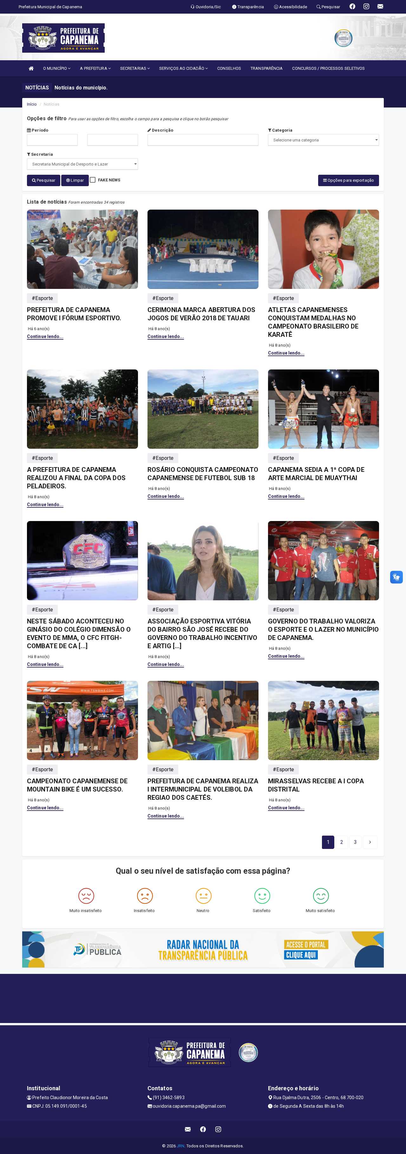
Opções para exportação (350, 180)
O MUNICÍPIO (55, 68)
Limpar (77, 180)
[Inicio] (31, 68)
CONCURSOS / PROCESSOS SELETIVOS (328, 68)
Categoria (281, 130)
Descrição (162, 130)
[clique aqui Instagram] (218, 1129)
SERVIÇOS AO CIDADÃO (182, 68)
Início (32, 104)
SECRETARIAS (133, 68)
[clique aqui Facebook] (203, 1129)
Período (39, 130)
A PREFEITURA (94, 68)
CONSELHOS (229, 68)
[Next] (370, 842)
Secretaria (41, 154)
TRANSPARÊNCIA (267, 68)
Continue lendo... (45, 336)
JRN (180, 1146)
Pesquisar (45, 180)
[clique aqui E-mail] (187, 1129)
